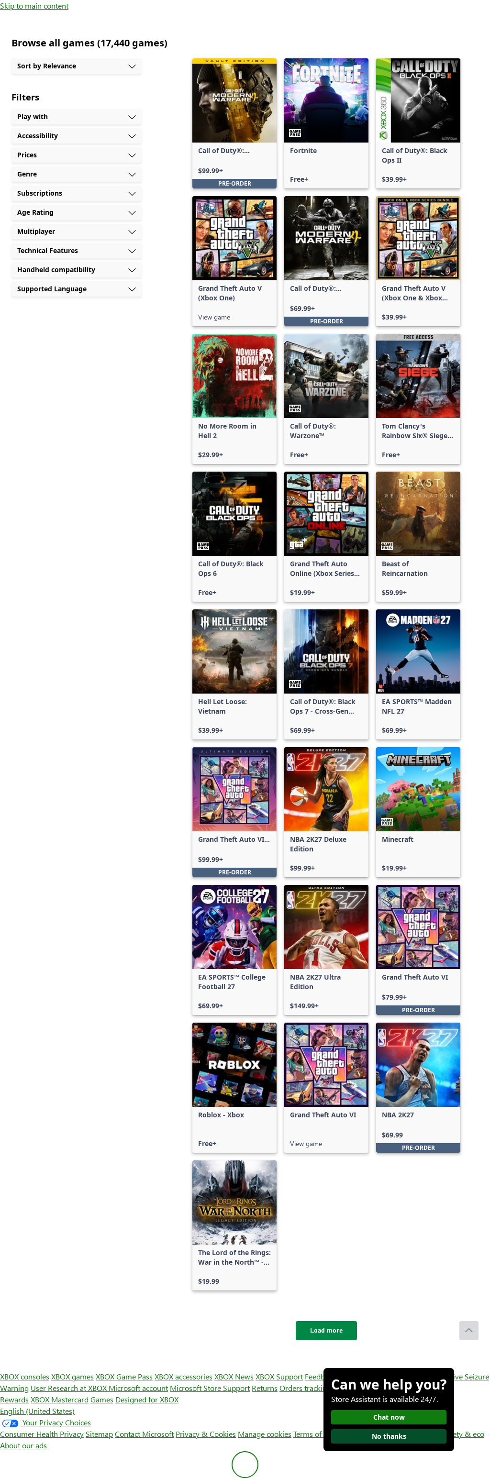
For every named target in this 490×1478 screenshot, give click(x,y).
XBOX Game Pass (124, 1376)
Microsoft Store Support (210, 1388)
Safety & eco (463, 1434)
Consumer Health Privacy (42, 1434)
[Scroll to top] (469, 1330)
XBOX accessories (183, 1376)
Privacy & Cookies (206, 1434)
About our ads (23, 1445)
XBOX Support (279, 1376)
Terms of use (314, 1434)
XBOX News (234, 1376)
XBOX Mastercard (60, 1399)
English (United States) (37, 1411)
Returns (265, 1388)
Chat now (389, 1417)
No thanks (389, 1436)
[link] (234, 123)
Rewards (14, 1399)
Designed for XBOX (146, 1399)
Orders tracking (305, 1388)
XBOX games (72, 1376)
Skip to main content (34, 5)
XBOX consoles (24, 1376)
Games (101, 1399)
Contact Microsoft (144, 1434)
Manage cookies (264, 1434)
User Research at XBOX (70, 1388)
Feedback (320, 1376)
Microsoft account (138, 1388)
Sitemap (99, 1434)
